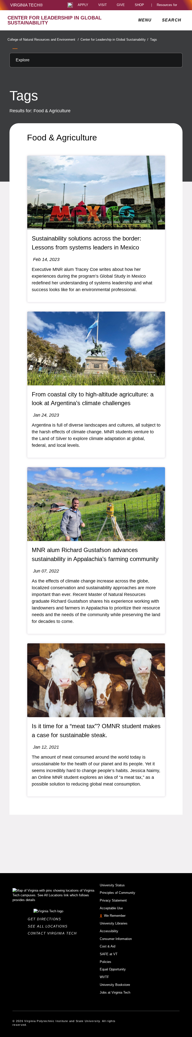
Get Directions (46, 919)
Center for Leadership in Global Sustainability (114, 39)
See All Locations (49, 926)
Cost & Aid (107, 946)
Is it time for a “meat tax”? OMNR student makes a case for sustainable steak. (96, 730)
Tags (153, 39)
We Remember (115, 916)
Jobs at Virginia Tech (115, 992)
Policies (105, 962)
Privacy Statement (113, 900)
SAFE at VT (109, 954)
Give (121, 5)
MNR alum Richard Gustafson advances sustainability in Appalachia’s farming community (95, 554)
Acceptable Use (111, 908)
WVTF (104, 977)
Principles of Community (117, 893)
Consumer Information (116, 939)
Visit (102, 5)
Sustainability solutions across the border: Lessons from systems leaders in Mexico (86, 243)
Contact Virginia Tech (54, 933)
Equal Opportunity (113, 969)
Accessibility (109, 931)
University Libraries (114, 923)
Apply (83, 5)
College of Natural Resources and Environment (43, 39)
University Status (112, 885)
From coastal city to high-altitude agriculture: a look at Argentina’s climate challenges (93, 399)
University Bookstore (115, 985)
